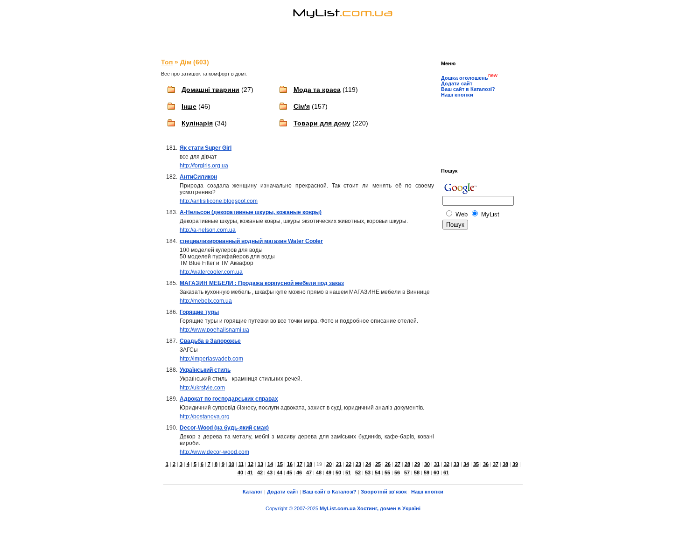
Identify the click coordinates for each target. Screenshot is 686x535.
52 (358, 472)
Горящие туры (199, 312)
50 (338, 472)
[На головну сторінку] (343, 25)
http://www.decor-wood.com (214, 452)
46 (299, 472)
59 (426, 472)
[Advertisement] (343, 42)
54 (377, 472)
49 (328, 472)
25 (378, 464)
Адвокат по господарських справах (229, 399)
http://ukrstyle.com (202, 387)
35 (476, 464)
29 (417, 464)
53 (368, 472)
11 (241, 464)
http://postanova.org (205, 416)
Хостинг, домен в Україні (388, 508)
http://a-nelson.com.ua (208, 230)
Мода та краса (317, 89)
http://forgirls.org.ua (204, 165)
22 (348, 464)
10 (231, 464)
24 (368, 464)
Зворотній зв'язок (384, 491)
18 (309, 464)
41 (250, 472)
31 (437, 464)
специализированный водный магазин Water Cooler (251, 241)
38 (505, 464)
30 (427, 464)
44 (279, 472)
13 (260, 464)
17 (299, 464)
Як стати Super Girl (205, 148)
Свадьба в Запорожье (210, 341)
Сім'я (302, 106)
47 (309, 472)
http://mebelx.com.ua (206, 301)
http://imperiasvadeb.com (211, 358)
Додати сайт (456, 83)
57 (407, 472)
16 (290, 464)
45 (289, 472)
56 (397, 472)
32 (446, 464)
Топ (167, 62)
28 (407, 464)
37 (495, 464)
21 (339, 464)
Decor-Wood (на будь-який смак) (224, 427)
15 (280, 464)
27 (397, 464)
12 (250, 464)
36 (486, 464)
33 (456, 464)
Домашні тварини (210, 89)
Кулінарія (197, 123)
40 (240, 472)
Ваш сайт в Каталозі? (468, 89)
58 (417, 472)
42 (260, 472)
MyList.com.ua (338, 508)
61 (446, 472)
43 (270, 472)
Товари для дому (322, 123)
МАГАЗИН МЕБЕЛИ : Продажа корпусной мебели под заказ (262, 283)
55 (387, 472)
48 (319, 472)
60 (436, 472)
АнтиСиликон (198, 177)
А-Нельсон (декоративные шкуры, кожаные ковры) (251, 212)
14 (270, 464)
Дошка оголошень (464, 78)
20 (329, 464)
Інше (189, 106)
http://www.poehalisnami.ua (214, 330)
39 (515, 464)
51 (348, 472)
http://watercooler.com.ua (211, 272)
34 (466, 464)
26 (388, 464)
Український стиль (205, 370)
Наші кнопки (457, 94)
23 (358, 464)
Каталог (253, 491)
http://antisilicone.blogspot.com (219, 201)
